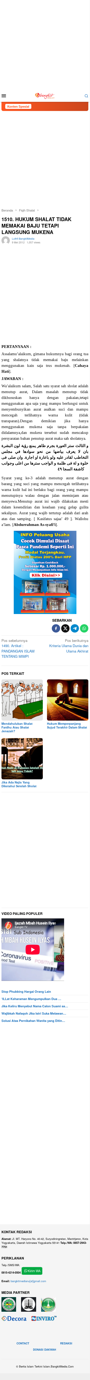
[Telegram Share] (75, 628)
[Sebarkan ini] (56, 628)
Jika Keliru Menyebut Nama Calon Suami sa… (34, 1006)
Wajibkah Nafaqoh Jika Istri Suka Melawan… (33, 1013)
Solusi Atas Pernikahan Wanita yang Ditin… (33, 1021)
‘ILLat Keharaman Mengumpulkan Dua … (31, 999)
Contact (22, 1343)
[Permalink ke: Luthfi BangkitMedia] (5, 240)
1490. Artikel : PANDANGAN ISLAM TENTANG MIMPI (17, 648)
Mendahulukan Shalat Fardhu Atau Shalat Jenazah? (17, 727)
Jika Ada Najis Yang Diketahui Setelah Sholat (19, 784)
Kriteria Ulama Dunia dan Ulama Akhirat (68, 646)
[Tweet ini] (65, 628)
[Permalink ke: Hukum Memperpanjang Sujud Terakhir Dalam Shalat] (67, 700)
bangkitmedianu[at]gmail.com (28, 1281)
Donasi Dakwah (44, 1349)
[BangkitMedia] (45, 95)
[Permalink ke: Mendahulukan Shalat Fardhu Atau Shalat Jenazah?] (22, 700)
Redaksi (66, 1343)
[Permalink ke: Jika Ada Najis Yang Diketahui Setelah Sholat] (22, 758)
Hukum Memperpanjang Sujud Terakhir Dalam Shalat (67, 725)
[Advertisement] (45, 45)
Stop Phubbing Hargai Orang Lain (26, 991)
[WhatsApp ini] (84, 628)
